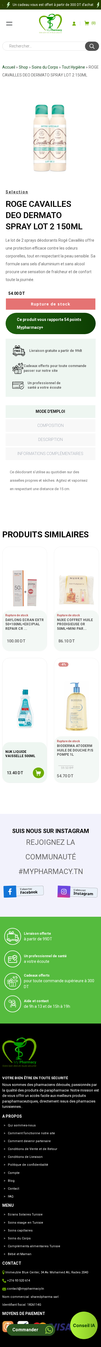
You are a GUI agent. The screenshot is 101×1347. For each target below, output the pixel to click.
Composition (50, 425)
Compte (14, 1173)
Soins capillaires (20, 1230)
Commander (25, 1329)
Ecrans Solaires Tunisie (25, 1214)
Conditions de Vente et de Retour (32, 1149)
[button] (84, 1325)
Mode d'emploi (50, 411)
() (93, 23)
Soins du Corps (45, 67)
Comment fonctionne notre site (31, 1133)
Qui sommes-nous (22, 1125)
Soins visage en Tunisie (25, 1222)
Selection (17, 192)
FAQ (10, 1196)
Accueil (8, 67)
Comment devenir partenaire (29, 1141)
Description (50, 439)
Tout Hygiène (73, 67)
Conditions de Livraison (25, 1157)
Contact (13, 1188)
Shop (23, 67)
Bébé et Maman (19, 1254)
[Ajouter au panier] (38, 772)
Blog (11, 1181)
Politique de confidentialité (28, 1165)
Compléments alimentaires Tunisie (34, 1246)
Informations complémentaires (50, 453)
